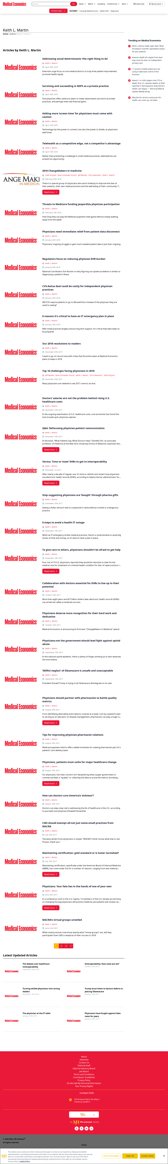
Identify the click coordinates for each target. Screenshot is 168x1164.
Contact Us (84, 1062)
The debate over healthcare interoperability (36, 965)
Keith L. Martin (51, 63)
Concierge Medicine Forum (88, 11)
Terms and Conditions (84, 1074)
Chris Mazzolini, (94, 175)
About (84, 1056)
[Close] (164, 1156)
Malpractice (115, 11)
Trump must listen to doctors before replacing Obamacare (104, 990)
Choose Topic (56, 11)
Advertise (84, 1059)
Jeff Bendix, (82, 175)
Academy (101, 4)
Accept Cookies (147, 1156)
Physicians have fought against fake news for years (103, 1015)
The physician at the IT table (36, 1013)
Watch (90, 4)
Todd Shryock (109, 375)
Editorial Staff (84, 1065)
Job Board (84, 1071)
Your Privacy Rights (84, 1086)
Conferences (112, 4)
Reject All (130, 1156)
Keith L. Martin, (82, 375)
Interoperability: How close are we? (102, 964)
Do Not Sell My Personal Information (84, 1083)
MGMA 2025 (104, 11)
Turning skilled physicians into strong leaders (41, 990)
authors (13, 34)
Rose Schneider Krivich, (67, 175)
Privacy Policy (84, 1080)
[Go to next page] (71, 945)
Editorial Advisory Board (84, 1068)
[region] (84, 1156)
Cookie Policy (24, 1161)
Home (5, 34)
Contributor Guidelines (84, 1077)
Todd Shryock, (51, 175)
